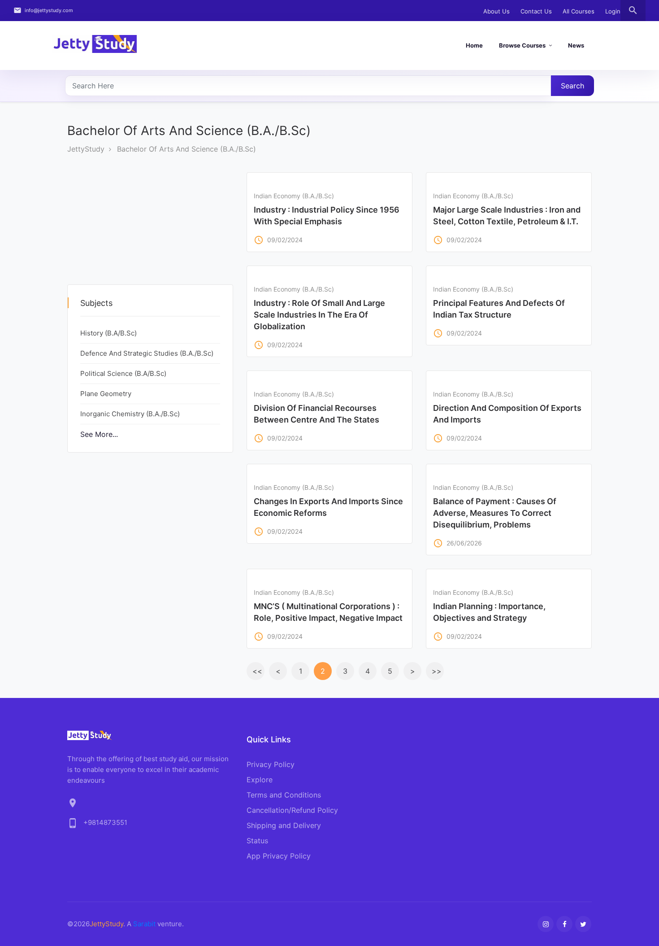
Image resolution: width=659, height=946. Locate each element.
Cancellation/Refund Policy (292, 810)
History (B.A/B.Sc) (108, 333)
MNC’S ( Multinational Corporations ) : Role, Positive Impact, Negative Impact (328, 612)
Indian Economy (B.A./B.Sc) (294, 196)
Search (572, 85)
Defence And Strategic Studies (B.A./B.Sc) (146, 353)
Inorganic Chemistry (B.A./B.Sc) (130, 414)
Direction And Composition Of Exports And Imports (507, 413)
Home (474, 45)
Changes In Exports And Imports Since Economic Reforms (328, 507)
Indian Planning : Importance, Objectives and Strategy (489, 612)
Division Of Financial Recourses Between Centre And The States (316, 413)
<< (257, 671)
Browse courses (522, 45)
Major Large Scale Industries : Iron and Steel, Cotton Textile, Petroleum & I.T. (507, 215)
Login (612, 11)
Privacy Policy (271, 764)
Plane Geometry (105, 393)
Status (257, 840)
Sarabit (144, 924)
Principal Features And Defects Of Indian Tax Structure (499, 308)
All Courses (578, 11)
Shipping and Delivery (284, 825)
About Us (496, 11)
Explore (260, 779)
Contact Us (536, 11)
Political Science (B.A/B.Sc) (123, 373)
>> (437, 671)
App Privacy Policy (279, 855)
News (576, 45)
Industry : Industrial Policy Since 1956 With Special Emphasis (326, 215)
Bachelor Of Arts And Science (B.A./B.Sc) (186, 148)
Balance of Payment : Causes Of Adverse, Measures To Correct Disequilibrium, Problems (494, 513)
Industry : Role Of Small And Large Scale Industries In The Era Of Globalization (319, 314)
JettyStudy (85, 148)
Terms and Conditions (284, 794)
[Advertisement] (138, 228)
